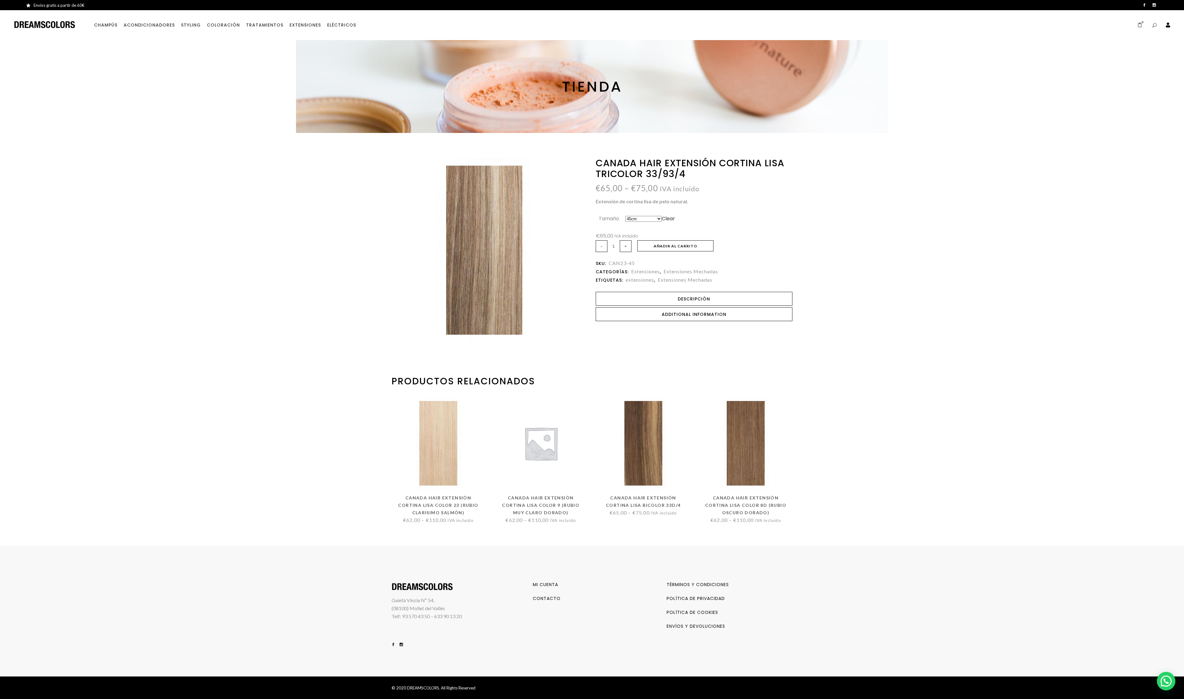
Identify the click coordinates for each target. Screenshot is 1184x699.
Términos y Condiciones (698, 584)
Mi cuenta (545, 584)
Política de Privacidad (696, 598)
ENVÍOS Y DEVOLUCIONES (696, 626)
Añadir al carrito (675, 246)
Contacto (547, 598)
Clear (668, 218)
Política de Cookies (692, 612)
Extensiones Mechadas (691, 271)
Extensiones (645, 271)
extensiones (640, 280)
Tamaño (609, 218)
